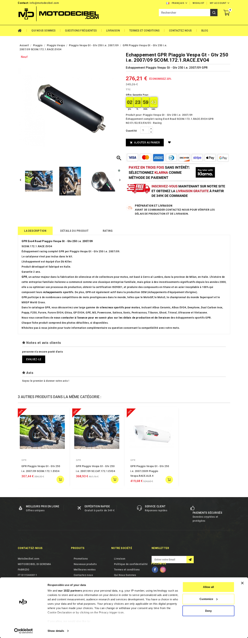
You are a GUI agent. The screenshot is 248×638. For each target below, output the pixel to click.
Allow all (208, 586)
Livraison (113, 30)
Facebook (154, 569)
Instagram (162, 569)
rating (108, 230)
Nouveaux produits (85, 564)
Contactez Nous (180, 30)
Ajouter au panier (145, 142)
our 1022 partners (70, 590)
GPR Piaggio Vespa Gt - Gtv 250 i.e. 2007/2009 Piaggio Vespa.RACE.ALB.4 (149, 471)
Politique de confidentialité (131, 564)
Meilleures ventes (85, 569)
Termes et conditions (144, 30)
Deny (208, 610)
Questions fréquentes (81, 30)
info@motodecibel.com (44, 2)
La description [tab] (35, 230)
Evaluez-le (33, 359)
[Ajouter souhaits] (170, 142)
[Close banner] (242, 583)
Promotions (81, 558)
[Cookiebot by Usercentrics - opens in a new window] (23, 631)
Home (22, 30)
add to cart (60, 479)
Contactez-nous (30, 548)
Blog (204, 30)
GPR (24, 460)
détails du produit (74, 230)
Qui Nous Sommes (43, 30)
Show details (56, 630)
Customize (206, 599)
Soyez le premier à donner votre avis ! (45, 380)
